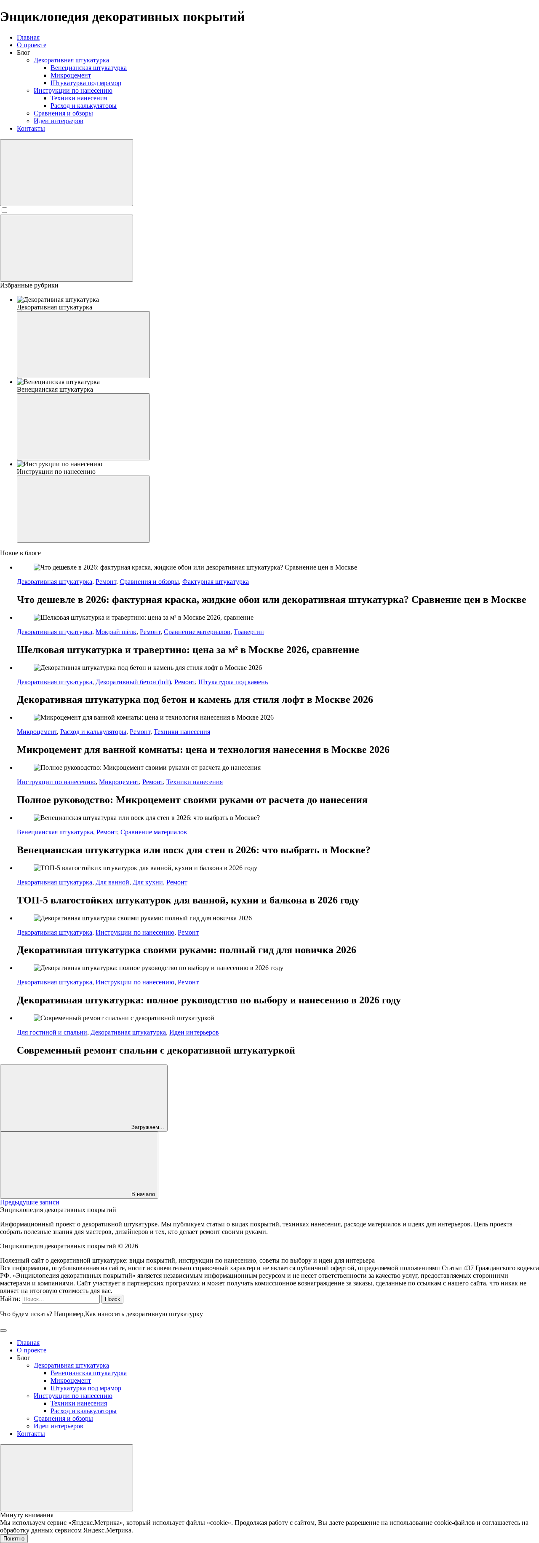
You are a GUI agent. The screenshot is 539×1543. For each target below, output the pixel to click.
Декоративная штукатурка (54, 581)
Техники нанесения (182, 731)
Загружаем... (147, 1127)
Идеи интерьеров (194, 1032)
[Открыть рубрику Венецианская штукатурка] (83, 426)
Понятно (13, 1538)
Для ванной (112, 882)
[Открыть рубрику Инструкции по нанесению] (83, 509)
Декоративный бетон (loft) (133, 681)
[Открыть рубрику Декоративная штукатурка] (83, 344)
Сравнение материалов (197, 631)
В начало (142, 1194)
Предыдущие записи (29, 1202)
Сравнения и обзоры (149, 581)
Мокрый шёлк (116, 631)
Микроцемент (37, 731)
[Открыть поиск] (66, 172)
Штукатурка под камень (233, 681)
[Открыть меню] (66, 248)
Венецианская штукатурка (55, 832)
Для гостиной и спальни (52, 1032)
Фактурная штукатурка (215, 581)
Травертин (249, 631)
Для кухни (148, 882)
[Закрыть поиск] (3, 1330)
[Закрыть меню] (66, 1477)
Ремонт (106, 581)
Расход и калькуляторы (93, 731)
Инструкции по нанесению (56, 781)
